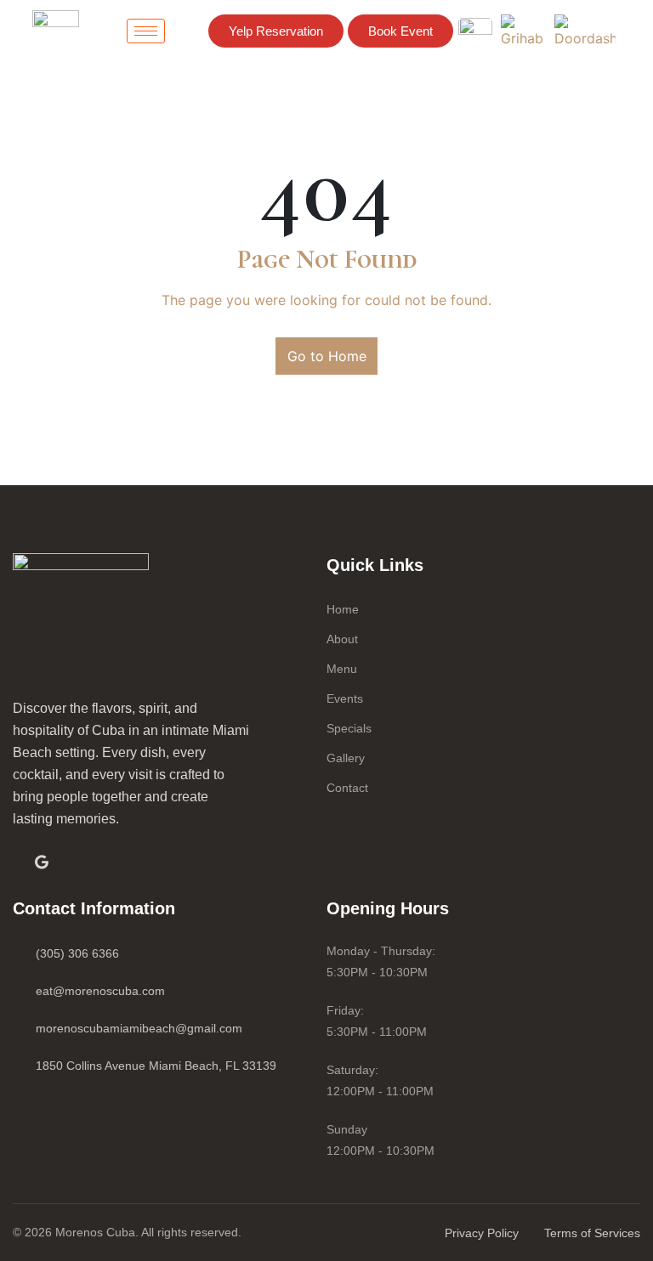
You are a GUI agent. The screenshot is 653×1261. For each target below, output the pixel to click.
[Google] (41, 861)
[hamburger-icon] (146, 31)
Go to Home (326, 356)
